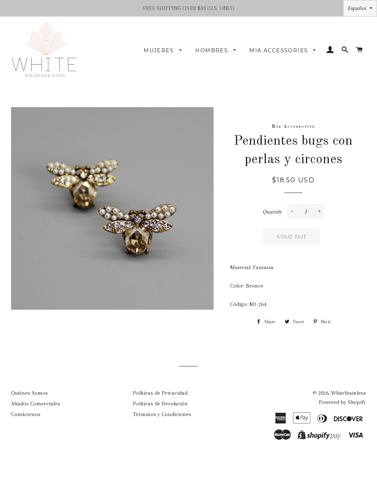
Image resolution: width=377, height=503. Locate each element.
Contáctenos (25, 414)
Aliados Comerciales (35, 403)
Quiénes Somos (29, 393)
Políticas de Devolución (160, 403)
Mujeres (160, 50)
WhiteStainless (348, 393)
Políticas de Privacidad (160, 393)
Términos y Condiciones (162, 414)
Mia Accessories (279, 50)
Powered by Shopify (342, 402)
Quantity (272, 211)
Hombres (212, 50)
